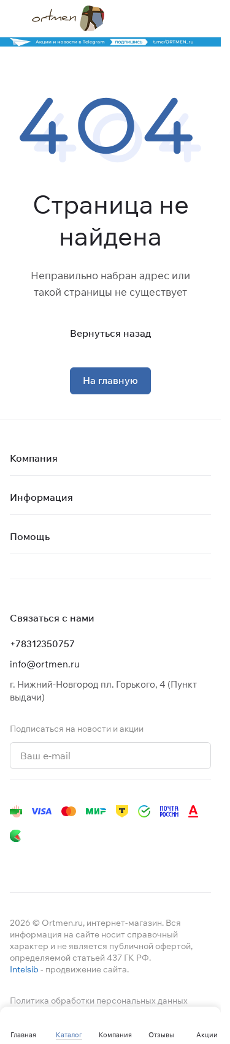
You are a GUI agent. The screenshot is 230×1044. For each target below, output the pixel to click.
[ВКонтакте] (17, 860)
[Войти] (180, 18)
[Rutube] (139, 860)
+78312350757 (42, 644)
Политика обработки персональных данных (99, 1000)
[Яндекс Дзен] (115, 860)
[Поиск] (156, 18)
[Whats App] (90, 860)
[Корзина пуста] (205, 18)
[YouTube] (66, 860)
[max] (189, 860)
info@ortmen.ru (45, 664)
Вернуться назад (110, 333)
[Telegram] (41, 860)
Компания (34, 458)
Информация (41, 497)
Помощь (30, 536)
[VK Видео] (164, 860)
